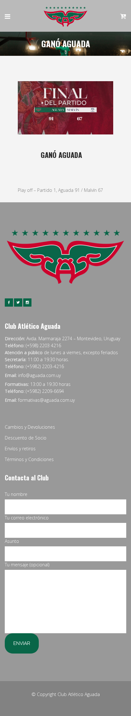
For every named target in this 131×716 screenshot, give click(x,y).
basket (61, 165)
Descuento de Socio (25, 438)
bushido (101, 165)
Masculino (78, 165)
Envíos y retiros (20, 449)
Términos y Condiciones (29, 459)
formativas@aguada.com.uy (46, 400)
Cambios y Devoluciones (30, 427)
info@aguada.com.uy (39, 375)
